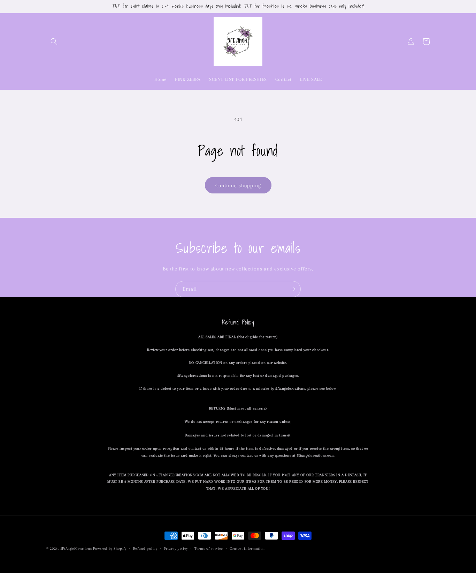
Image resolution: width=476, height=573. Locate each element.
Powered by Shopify (109, 548)
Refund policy (145, 548)
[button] (54, 41)
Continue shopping (238, 185)
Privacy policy (176, 548)
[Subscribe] (292, 289)
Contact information (247, 548)
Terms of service (208, 548)
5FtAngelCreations (76, 548)
